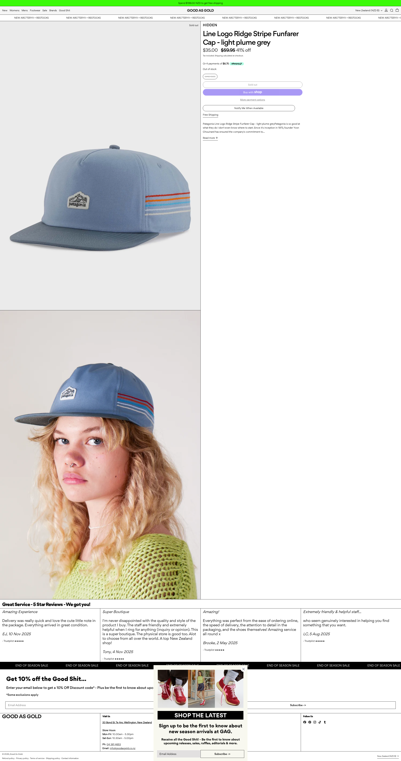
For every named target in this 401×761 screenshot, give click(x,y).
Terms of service (37, 758)
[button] (391, 10)
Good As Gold (16, 754)
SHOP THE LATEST (200, 715)
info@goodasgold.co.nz (122, 748)
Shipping (219, 55)
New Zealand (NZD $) (367, 10)
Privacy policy (22, 758)
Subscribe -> (298, 705)
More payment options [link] (252, 99)
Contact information (70, 758)
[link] (200, 689)
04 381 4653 (114, 744)
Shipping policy (53, 758)
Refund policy (8, 758)
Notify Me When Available (248, 108)
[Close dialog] (243, 669)
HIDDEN (210, 25)
